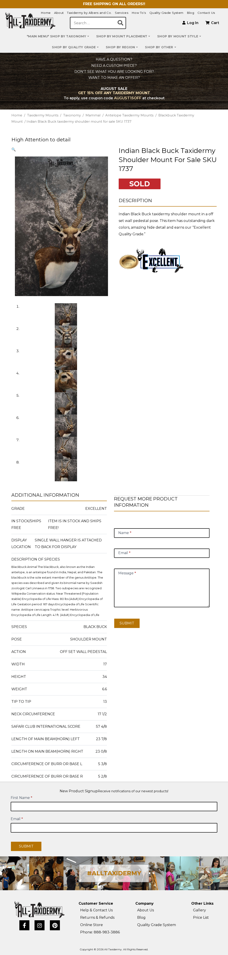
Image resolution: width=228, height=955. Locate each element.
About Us (145, 910)
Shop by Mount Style (177, 36)
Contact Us (206, 12)
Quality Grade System (166, 12)
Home (46, 12)
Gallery (199, 910)
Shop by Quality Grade (74, 47)
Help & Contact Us (96, 910)
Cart (214, 23)
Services (121, 12)
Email (17, 819)
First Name (21, 798)
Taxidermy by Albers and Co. (89, 12)
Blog (190, 12)
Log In (192, 23)
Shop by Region (120, 47)
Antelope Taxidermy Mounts (129, 115)
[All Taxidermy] (39, 909)
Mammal (93, 115)
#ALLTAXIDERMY (114, 873)
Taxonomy (72, 115)
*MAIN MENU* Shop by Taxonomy (56, 36)
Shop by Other (159, 47)
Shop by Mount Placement (121, 36)
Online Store (91, 925)
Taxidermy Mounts (42, 115)
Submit (127, 623)
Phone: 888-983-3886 (100, 932)
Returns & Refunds (97, 917)
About (59, 12)
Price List (201, 917)
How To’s (139, 12)
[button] (13, 149)
